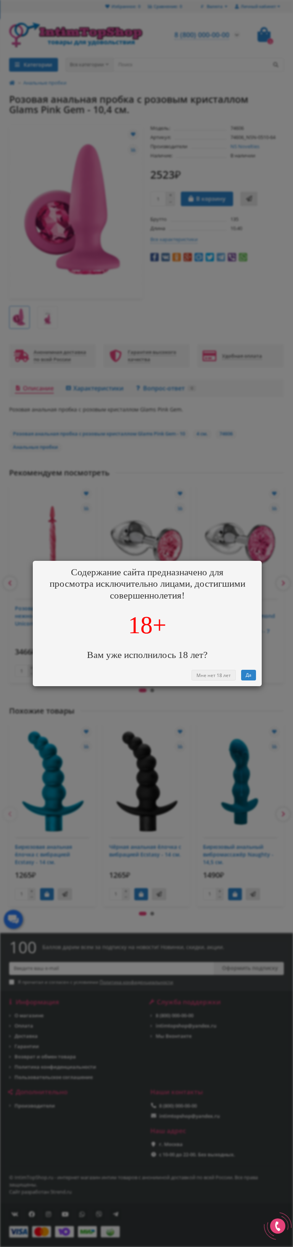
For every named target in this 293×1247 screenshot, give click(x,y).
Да (248, 675)
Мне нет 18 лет (213, 675)
